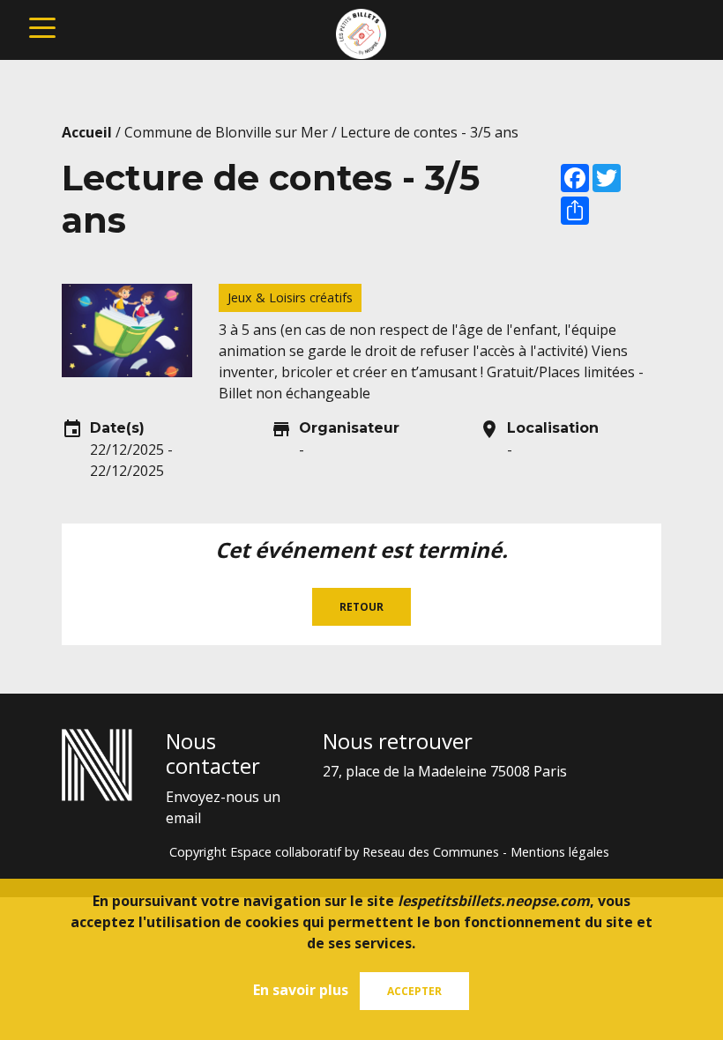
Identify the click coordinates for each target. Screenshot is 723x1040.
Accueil (87, 132)
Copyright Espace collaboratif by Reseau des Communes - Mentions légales (389, 851)
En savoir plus (300, 989)
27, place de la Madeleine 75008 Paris (445, 771)
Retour (361, 606)
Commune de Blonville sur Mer (226, 132)
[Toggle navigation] (42, 26)
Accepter (414, 991)
